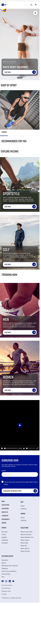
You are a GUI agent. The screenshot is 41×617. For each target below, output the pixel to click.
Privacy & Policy (6, 588)
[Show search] (31, 4)
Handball (5, 543)
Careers (4, 523)
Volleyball (5, 540)
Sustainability (6, 519)
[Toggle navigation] (36, 5)
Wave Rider (24, 543)
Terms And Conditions (9, 571)
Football (4, 537)
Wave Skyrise (25, 548)
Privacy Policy (6, 574)
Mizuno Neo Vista (26, 532)
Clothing (23, 509)
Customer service (7, 556)
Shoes (23, 506)
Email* (4, 471)
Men (22, 502)
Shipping (5, 568)
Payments (5, 560)
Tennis (4, 534)
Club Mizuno (5, 509)
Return (4, 563)
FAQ (3, 577)
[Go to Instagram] (6, 581)
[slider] (11, 448)
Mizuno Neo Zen (26, 534)
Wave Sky (24, 546)
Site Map (4, 594)
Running (4, 532)
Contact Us (5, 512)
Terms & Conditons (7, 585)
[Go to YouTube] (13, 581)
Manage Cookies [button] (6, 591)
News (3, 501)
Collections (24, 528)
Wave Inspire (25, 540)
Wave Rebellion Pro (27, 537)
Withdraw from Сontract (10, 566)
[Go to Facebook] (3, 581)
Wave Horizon (25, 551)
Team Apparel (5, 505)
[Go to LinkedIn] (10, 581)
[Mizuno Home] (4, 4)
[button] (35, 13)
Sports (4, 528)
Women (23, 513)
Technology (5, 516)
